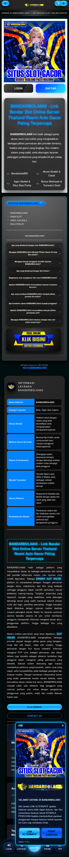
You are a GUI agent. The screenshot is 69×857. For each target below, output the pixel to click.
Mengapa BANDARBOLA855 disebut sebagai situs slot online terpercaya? (33, 321)
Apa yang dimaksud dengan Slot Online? (33, 271)
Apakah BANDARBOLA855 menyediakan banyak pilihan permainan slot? (33, 311)
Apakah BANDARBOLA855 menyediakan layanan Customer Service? (33, 285)
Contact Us (34, 715)
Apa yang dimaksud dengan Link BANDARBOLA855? (33, 245)
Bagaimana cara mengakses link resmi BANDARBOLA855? (33, 278)
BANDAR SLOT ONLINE (48, 578)
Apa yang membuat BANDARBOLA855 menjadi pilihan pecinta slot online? (33, 295)
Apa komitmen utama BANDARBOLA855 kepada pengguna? (33, 303)
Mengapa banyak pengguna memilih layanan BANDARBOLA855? (33, 262)
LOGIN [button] (18, 88)
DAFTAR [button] (50, 88)
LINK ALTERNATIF (29, 833)
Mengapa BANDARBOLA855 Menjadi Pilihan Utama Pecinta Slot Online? (33, 253)
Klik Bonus (34, 707)
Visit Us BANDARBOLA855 (34, 367)
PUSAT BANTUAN (51, 833)
